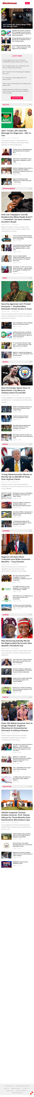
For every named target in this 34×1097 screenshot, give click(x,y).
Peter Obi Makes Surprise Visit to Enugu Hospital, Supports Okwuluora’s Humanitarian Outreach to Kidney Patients (17, 727)
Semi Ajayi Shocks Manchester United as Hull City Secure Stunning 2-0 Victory (22, 427)
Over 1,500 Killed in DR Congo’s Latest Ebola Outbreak (22, 768)
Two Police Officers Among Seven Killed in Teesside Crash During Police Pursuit (23, 513)
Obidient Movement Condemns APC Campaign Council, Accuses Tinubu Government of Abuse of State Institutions (21, 33)
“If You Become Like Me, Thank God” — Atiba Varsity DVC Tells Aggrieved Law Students (21, 47)
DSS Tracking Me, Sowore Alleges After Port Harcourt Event (23, 323)
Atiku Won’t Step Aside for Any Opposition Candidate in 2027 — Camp (22, 160)
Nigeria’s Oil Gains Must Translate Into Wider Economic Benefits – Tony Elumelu (15, 559)
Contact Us (25, 1088)
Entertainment (9, 188)
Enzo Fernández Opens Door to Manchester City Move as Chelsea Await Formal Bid (15, 390)
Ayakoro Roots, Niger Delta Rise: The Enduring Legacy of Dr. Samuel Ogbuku (22, 679)
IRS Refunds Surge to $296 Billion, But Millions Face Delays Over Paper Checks (23, 494)
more (30, 104)
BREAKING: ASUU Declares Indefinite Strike (20, 862)
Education (7, 786)
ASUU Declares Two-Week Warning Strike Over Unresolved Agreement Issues (22, 844)
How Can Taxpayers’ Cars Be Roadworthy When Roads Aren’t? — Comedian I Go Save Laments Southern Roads (16, 218)
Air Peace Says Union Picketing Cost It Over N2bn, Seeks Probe (22, 606)
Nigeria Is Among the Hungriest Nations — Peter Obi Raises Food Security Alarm (22, 353)
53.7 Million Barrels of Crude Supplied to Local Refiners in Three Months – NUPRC (21, 588)
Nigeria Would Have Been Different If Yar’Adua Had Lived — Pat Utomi (22, 180)
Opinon (6, 615)
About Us (6, 1088)
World (5, 444)
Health (5, 697)
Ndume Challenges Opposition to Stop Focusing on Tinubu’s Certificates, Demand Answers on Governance (23, 170)
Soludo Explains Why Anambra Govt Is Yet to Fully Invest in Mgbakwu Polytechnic (22, 835)
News (5, 278)
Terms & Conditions (21, 1090)
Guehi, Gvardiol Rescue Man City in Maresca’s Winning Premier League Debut (22, 408)
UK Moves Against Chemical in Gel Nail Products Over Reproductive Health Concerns (22, 504)
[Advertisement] (17, 888)
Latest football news (17, 1092)
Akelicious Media (25, 1086)
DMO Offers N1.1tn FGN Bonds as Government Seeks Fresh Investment (23, 597)
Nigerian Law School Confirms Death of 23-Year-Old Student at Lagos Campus (22, 854)
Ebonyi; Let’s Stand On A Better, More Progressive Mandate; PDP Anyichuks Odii (22, 689)
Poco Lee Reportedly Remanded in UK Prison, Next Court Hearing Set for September (22, 237)
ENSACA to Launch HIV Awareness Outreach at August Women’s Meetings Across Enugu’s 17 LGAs (22, 759)
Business (6, 531)
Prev (3, 18)
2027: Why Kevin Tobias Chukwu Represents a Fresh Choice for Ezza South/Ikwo (22, 661)
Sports (5, 362)
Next (31, 18)
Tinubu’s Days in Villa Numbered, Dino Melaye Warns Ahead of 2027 (16, 21)
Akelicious (11, 1086)
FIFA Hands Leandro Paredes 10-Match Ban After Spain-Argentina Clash (23, 436)
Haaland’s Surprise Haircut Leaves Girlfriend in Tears (21, 416)
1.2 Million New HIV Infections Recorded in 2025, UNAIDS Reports (22, 778)
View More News (17, 98)
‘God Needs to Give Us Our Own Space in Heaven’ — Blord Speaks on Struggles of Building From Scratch (22, 269)
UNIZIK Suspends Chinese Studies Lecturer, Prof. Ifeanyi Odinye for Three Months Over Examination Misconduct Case (15, 816)
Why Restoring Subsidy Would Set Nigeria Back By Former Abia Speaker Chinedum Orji (16, 643)
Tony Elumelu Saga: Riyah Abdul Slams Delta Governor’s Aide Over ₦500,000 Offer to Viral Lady (22, 247)
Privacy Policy (10, 1090)
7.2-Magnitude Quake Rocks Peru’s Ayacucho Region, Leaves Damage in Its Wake (22, 522)
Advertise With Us (15, 1088)
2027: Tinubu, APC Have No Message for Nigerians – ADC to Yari (16, 133)
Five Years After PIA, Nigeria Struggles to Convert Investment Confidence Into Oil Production (22, 578)
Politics (6, 105)
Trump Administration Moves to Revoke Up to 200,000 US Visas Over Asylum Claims (21, 39)
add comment (15, 138)
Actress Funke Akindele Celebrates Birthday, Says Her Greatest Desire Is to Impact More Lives (22, 258)
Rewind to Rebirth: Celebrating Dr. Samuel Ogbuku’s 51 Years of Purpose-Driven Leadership (22, 670)
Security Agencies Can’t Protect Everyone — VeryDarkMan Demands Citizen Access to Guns (16, 306)
